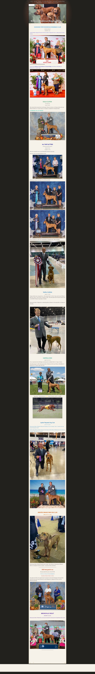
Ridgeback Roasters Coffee (53, 2)
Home (31, 1)
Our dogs (35, 1)
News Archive (39, 2)
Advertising (55, 1)
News (51, 1)
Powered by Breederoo (47, 669)
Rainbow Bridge (61, 1)
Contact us (45, 2)
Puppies (39, 1)
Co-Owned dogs (45, 1)
